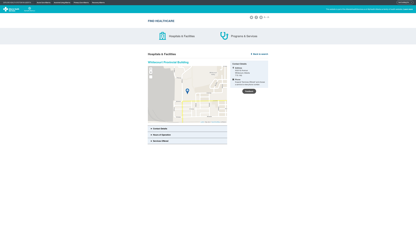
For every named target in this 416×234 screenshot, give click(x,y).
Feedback (249, 91)
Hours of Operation (162, 134)
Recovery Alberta (98, 2)
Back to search (260, 54)
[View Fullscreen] (150, 77)
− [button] (151, 72)
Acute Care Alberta (43, 2)
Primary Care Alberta (81, 2)
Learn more (408, 9)
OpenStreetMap (215, 122)
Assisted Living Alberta (62, 2)
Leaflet (202, 122)
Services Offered (160, 141)
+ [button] (151, 68)
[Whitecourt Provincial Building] (187, 91)
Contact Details (160, 128)
